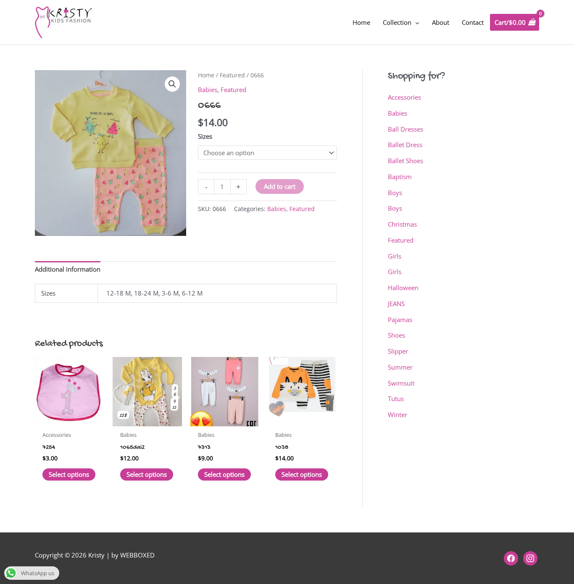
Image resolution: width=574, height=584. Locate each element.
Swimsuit (401, 383)
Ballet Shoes (405, 160)
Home (206, 75)
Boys (395, 192)
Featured (232, 75)
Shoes (396, 335)
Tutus (396, 398)
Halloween (403, 287)
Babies (207, 89)
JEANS (396, 303)
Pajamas (400, 319)
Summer (400, 367)
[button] (172, 84)
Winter (397, 414)
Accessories (404, 97)
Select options (69, 474)
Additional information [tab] (67, 269)
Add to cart (279, 186)
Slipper (398, 351)
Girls (394, 256)
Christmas (402, 224)
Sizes (205, 136)
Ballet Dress (405, 144)
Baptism (400, 176)
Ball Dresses (405, 129)
